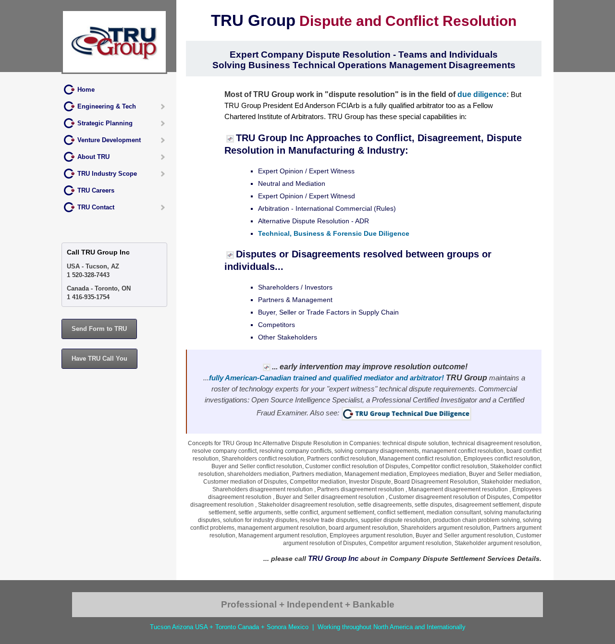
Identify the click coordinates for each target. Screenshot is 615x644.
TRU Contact (95, 207)
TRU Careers (95, 190)
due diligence (481, 94)
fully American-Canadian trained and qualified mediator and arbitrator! (326, 378)
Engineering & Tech (106, 106)
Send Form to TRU (99, 328)
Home (86, 89)
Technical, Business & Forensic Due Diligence (333, 233)
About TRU (93, 156)
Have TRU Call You (99, 358)
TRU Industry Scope (107, 173)
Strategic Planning (105, 123)
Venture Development (109, 140)
